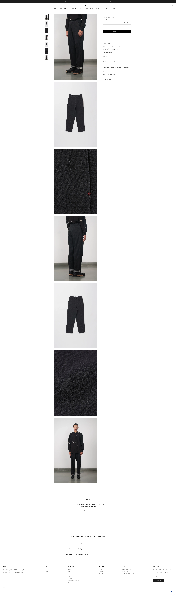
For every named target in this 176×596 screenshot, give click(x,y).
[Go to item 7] (47, 58)
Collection (74, 8)
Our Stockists (71, 578)
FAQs (69, 576)
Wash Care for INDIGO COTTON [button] (110, 74)
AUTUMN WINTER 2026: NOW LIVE (88, 1)
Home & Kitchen (84, 8)
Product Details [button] (107, 43)
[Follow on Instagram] (4, 587)
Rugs (47, 578)
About (120, 8)
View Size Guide (127, 22)
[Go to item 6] (47, 51)
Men (61, 8)
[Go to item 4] (47, 37)
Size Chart (106, 8)
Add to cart (117, 31)
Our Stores (70, 573)
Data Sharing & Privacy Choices (129, 573)
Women (66, 8)
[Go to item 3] (47, 31)
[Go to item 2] (47, 24)
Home (55, 8)
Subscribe (158, 580)
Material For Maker (95, 8)
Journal (114, 8)
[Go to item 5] (47, 44)
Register (101, 571)
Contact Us (70, 571)
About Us (70, 569)
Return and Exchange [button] (108, 79)
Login (100, 569)
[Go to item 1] (47, 17)
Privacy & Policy (125, 571)
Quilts (47, 576)
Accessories (48, 573)
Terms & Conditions (126, 569)
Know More (13, 574)
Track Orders (102, 573)
